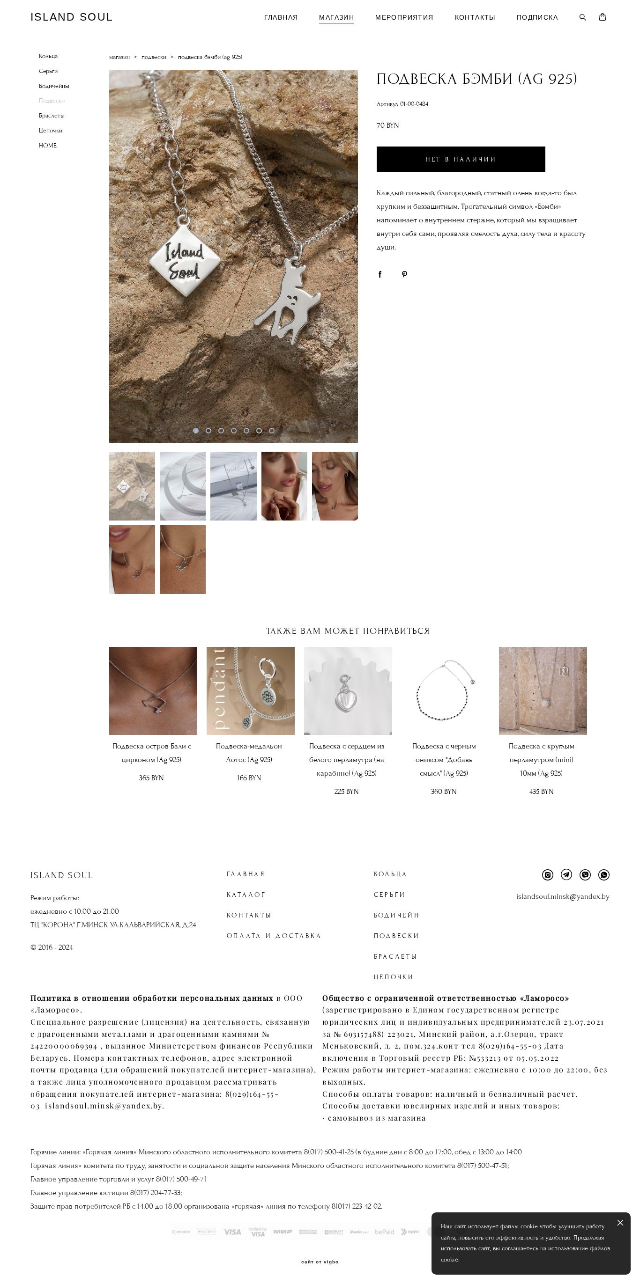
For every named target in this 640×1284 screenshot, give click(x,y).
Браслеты (52, 115)
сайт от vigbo (320, 1262)
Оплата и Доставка (274, 936)
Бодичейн (397, 915)
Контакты (250, 915)
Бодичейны (54, 86)
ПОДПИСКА (537, 17)
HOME (48, 145)
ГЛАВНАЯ (281, 17)
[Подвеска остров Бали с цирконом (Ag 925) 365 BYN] (153, 691)
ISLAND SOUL (71, 17)
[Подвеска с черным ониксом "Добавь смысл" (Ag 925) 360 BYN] (446, 691)
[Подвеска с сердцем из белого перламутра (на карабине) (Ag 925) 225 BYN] (348, 691)
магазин (119, 57)
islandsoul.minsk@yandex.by (563, 896)
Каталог (247, 895)
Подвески (52, 100)
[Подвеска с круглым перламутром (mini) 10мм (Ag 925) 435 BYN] (543, 691)
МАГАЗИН (336, 17)
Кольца (48, 56)
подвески (153, 57)
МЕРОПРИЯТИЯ (404, 17)
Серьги (48, 71)
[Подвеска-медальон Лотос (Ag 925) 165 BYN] (251, 691)
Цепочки (50, 130)
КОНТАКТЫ (475, 17)
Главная (246, 874)
